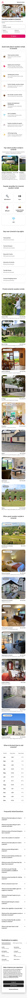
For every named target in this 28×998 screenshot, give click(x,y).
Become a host (21, 2)
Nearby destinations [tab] (6, 943)
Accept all (13, 982)
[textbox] (7, 32)
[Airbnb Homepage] (3, 2)
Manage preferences (13, 989)
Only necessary (13, 985)
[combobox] (13, 27)
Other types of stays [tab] (17, 943)
